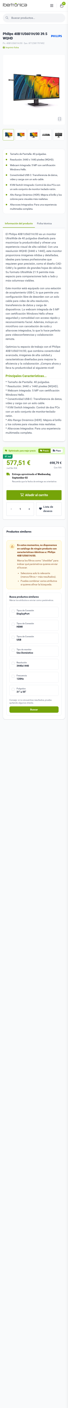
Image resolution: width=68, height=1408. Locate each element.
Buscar (34, 709)
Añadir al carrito (36, 495)
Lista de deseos (48, 509)
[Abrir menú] (51, 5)
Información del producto (19, 223)
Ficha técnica (44, 223)
